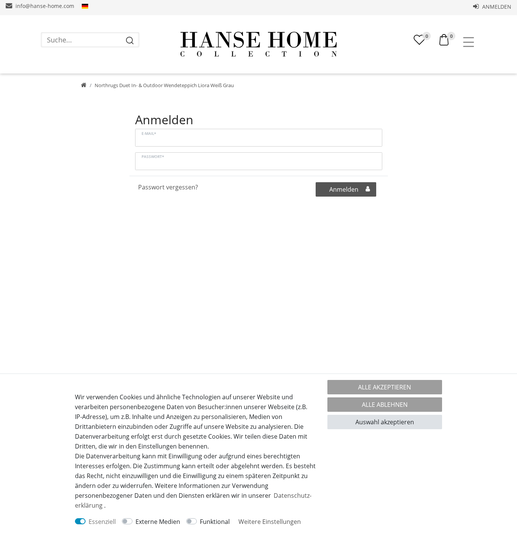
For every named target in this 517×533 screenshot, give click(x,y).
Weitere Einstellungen (269, 521)
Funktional (215, 521)
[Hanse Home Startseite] (258, 44)
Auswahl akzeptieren (384, 422)
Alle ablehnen (385, 404)
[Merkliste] (419, 39)
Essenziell (102, 521)
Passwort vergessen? (168, 187)
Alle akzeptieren (384, 387)
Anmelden (496, 6)
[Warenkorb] (444, 39)
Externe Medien (157, 521)
